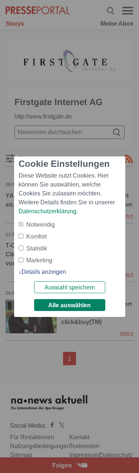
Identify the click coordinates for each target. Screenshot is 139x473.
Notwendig (40, 224)
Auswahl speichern (69, 287)
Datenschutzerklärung (47, 211)
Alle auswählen (69, 305)
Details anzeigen (43, 272)
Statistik (36, 248)
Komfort (36, 236)
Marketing (39, 260)
